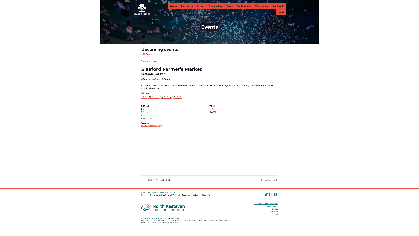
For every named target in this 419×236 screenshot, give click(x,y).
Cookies (275, 209)
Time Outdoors (216, 6)
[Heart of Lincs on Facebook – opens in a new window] (275, 194)
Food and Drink (244, 6)
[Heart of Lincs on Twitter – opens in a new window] (266, 194)
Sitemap (274, 214)
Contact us (273, 201)
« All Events (146, 54)
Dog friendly (278, 6)
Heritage (201, 6)
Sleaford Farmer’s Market (151, 126)
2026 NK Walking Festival (158, 180)
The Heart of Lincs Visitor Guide (266, 204)
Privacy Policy (272, 206)
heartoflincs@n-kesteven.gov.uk (161, 192)
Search (281, 12)
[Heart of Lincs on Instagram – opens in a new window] (271, 194)
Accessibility (273, 212)
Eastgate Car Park (216, 109)
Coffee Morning (268, 180)
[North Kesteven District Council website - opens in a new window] (163, 207)
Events (230, 6)
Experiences (187, 6)
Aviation (173, 6)
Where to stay (262, 6)
